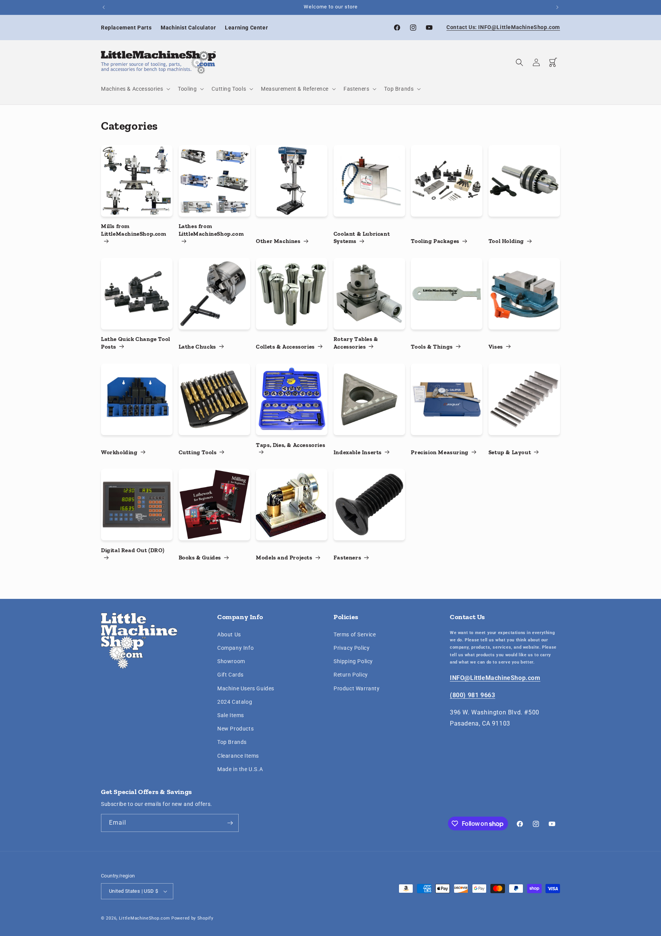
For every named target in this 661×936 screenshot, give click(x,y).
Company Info (235, 648)
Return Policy (351, 675)
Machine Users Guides (245, 688)
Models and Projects (284, 557)
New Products (235, 729)
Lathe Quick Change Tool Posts (135, 343)
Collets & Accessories (285, 346)
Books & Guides (200, 557)
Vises (495, 346)
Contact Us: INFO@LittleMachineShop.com (503, 27)
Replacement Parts (126, 27)
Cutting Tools (198, 452)
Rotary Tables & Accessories (356, 343)
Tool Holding (506, 241)
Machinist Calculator (188, 27)
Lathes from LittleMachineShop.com (211, 230)
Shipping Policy (353, 662)
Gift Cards (230, 675)
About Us (229, 634)
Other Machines (278, 241)
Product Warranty (357, 688)
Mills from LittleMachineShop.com (133, 230)
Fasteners (347, 557)
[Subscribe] (229, 823)
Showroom (231, 662)
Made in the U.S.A (240, 769)
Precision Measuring (439, 452)
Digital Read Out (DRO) (132, 550)
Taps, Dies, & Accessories (290, 444)
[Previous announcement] (103, 7)
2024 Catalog (234, 702)
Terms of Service (355, 634)
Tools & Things (432, 346)
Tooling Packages (435, 241)
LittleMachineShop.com (144, 918)
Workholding (119, 452)
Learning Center (246, 27)
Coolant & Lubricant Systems (362, 237)
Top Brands (232, 742)
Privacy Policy (352, 648)
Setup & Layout (509, 452)
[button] (134, 89)
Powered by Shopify (192, 918)
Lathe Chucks (197, 346)
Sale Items (230, 715)
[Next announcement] (557, 7)
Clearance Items (238, 756)
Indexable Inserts (358, 452)
